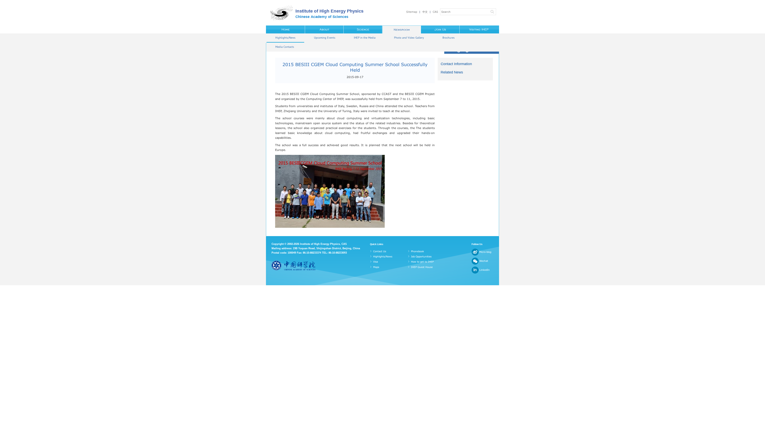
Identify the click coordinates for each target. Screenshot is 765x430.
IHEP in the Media (365, 38)
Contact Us (379, 251)
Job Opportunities (421, 256)
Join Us (440, 29)
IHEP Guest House (422, 267)
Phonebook (417, 251)
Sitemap (411, 11)
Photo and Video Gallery (409, 38)
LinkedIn (484, 269)
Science (363, 29)
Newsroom (402, 30)
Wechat (483, 260)
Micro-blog (485, 251)
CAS (435, 11)
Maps (376, 267)
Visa (375, 261)
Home (285, 29)
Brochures (448, 38)
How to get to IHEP (422, 261)
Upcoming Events (324, 38)
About (324, 29)
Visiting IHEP (479, 29)
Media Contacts (284, 47)
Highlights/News (285, 38)
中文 (425, 11)
